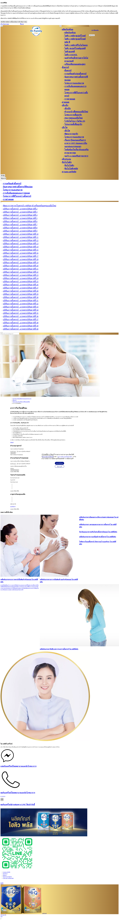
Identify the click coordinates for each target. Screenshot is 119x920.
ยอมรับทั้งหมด (59, 463)
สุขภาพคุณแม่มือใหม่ (73, 118)
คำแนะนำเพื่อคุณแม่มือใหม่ (76, 111)
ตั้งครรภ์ (65, 67)
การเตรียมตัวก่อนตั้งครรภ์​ (75, 74)
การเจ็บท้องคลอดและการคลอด (16, 193)
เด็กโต (64, 127)
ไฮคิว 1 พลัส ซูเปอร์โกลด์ (75, 36)
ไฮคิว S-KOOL (70, 55)
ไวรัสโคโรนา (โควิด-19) (74, 121)
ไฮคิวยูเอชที (69, 51)
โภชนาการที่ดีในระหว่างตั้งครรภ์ (17, 196)
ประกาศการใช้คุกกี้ (47, 456)
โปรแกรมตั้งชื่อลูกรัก (73, 124)
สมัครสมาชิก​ (13, 453)
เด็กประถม (66, 159)
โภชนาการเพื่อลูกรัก (73, 115)
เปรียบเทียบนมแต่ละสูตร (74, 64)
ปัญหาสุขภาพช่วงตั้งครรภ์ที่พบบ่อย (18, 187)
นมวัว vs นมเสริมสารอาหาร (76, 156)
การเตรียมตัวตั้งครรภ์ (12, 183)
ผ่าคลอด (65, 102)
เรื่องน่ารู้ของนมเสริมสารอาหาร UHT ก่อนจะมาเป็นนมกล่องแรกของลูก (75, 143)
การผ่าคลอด (69, 99)
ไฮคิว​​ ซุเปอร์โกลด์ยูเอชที (75, 48)
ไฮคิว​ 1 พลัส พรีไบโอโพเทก (76, 45)
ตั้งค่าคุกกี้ (59, 466)
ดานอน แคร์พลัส (69, 172)
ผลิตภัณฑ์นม (67, 29)
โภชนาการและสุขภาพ (74, 83)
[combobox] (9, 334)
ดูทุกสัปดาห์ (12, 506)
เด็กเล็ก (65, 105)
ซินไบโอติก (67, 162)
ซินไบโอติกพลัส (71, 168)
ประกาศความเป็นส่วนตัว (65, 456)
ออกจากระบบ (91, 35)
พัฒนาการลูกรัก (71, 134)
